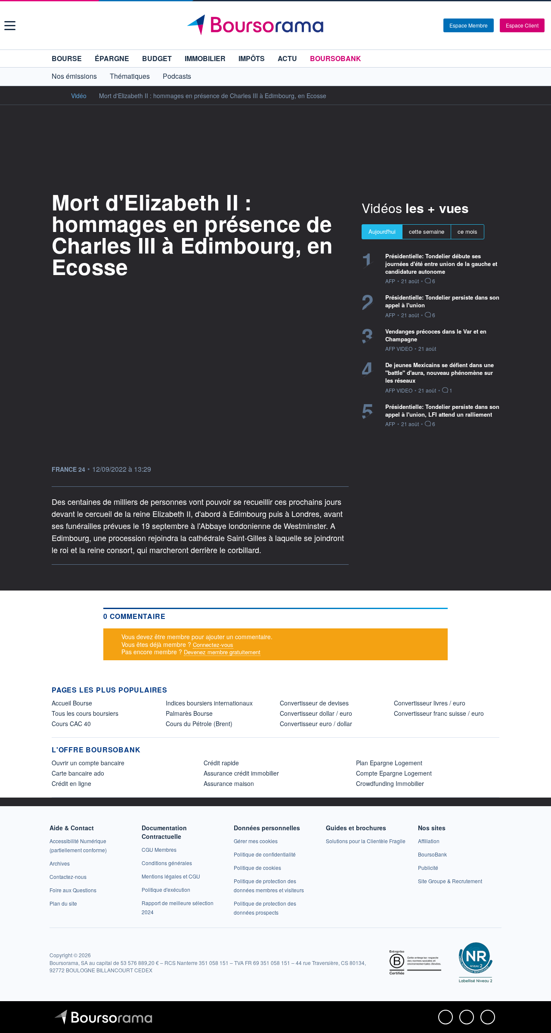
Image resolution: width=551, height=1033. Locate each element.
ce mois (467, 231)
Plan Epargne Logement (389, 762)
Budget (157, 58)
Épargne (112, 58)
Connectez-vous (213, 644)
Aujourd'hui (382, 231)
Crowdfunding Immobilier (390, 783)
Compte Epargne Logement (394, 773)
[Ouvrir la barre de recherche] (422, 25)
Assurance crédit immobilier (241, 773)
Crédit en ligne (71, 783)
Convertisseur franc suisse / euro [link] (439, 713)
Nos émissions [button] (74, 76)
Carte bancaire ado (78, 773)
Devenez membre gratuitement (222, 652)
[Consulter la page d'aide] (433, 25)
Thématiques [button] (130, 76)
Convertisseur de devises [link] (314, 703)
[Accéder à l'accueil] (55, 95)
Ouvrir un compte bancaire (88, 762)
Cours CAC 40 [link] (71, 723)
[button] (10, 25)
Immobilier (205, 58)
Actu (287, 58)
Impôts (251, 58)
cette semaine (426, 231)
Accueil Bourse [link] (72, 703)
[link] (60, 863)
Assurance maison (229, 783)
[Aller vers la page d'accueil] (276, 25)
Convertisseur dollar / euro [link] (316, 713)
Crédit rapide (221, 762)
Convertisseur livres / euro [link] (429, 703)
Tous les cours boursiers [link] (85, 713)
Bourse (67, 58)
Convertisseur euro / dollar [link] (316, 723)
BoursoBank (335, 58)
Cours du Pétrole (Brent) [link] (199, 723)
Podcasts (177, 76)
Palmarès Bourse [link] (189, 713)
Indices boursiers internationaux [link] (209, 703)
